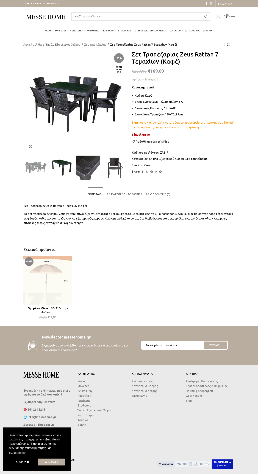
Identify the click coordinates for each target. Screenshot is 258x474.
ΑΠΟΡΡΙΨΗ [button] (22, 462)
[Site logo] (45, 16)
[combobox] (140, 16)
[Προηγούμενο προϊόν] (224, 45)
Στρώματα (84, 405)
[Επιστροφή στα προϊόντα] (228, 45)
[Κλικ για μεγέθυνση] (30, 146)
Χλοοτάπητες (86, 415)
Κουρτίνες (84, 395)
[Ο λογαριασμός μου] (218, 16)
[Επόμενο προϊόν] (233, 45)
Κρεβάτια (83, 400)
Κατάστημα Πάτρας (145, 386)
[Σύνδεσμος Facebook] (206, 3)
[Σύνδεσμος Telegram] (160, 171)
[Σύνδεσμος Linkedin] (156, 171)
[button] (27, 167)
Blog (189, 400)
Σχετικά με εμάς (142, 381)
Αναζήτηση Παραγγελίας (202, 381)
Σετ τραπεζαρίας (95, 44)
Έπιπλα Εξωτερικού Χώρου (63, 44)
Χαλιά (81, 381)
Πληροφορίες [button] (17, 452)
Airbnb (81, 425)
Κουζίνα (82, 420)
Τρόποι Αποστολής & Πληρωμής (207, 386)
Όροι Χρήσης (194, 395)
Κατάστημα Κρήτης (144, 390)
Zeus (147, 165)
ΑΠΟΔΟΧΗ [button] (51, 462)
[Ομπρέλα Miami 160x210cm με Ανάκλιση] (47, 280)
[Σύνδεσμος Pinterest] (151, 171)
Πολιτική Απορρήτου (199, 390)
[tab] (95, 192)
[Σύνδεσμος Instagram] (211, 3)
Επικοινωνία (139, 395)
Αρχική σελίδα (32, 44)
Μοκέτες (83, 386)
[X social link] (147, 171)
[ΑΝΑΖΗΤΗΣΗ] (206, 16)
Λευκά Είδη (84, 390)
